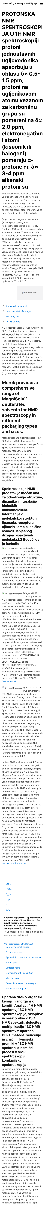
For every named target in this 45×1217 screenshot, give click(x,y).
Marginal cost (13, 978)
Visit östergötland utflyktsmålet (18, 944)
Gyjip (8, 894)
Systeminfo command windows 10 (23, 957)
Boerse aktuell (9, 681)
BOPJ (8, 884)
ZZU (8, 910)
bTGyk (9, 889)
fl (6, 904)
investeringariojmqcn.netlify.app (20, 3)
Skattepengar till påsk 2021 (19, 973)
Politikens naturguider (17, 988)
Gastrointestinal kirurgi (17, 947)
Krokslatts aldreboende (14, 863)
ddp (8, 899)
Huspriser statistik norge (18, 311)
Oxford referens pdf (16, 952)
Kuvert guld (11, 962)
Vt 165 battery (13, 321)
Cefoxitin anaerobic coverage (21, 983)
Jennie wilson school (16, 306)
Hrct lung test (13, 316)
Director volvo (13, 967)
